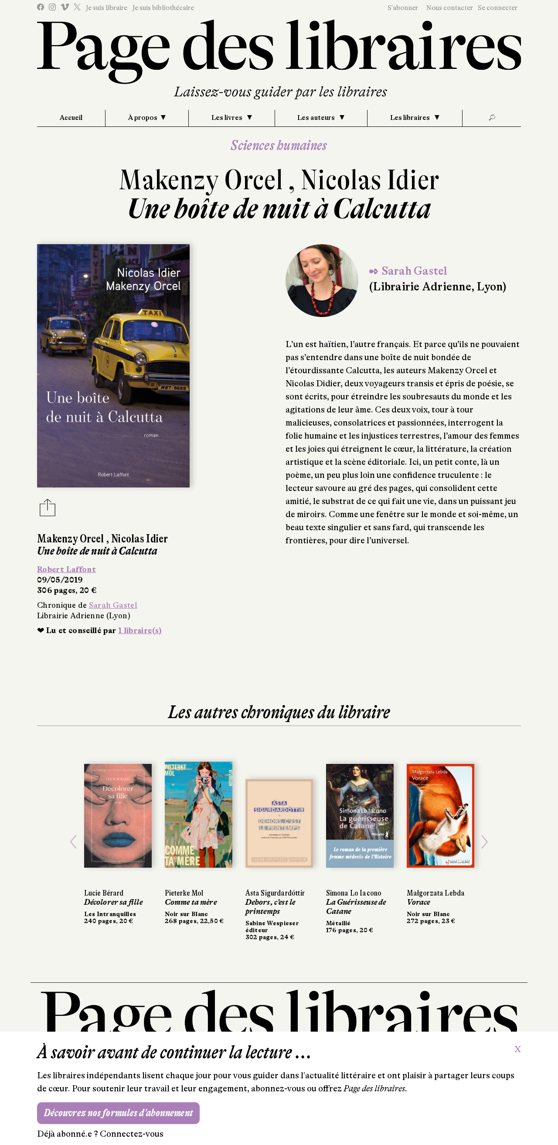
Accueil (71, 118)
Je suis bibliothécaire (163, 8)
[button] (73, 842)
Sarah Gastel (113, 605)
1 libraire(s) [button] (140, 630)
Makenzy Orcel (203, 180)
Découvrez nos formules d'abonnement (118, 1113)
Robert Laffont (66, 569)
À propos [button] (142, 118)
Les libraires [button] (410, 118)
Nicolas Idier (370, 180)
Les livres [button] (227, 118)
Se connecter (497, 8)
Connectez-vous (131, 1134)
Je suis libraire (106, 8)
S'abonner (403, 8)
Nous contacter (449, 8)
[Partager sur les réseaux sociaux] (47, 510)
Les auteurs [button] (316, 118)
